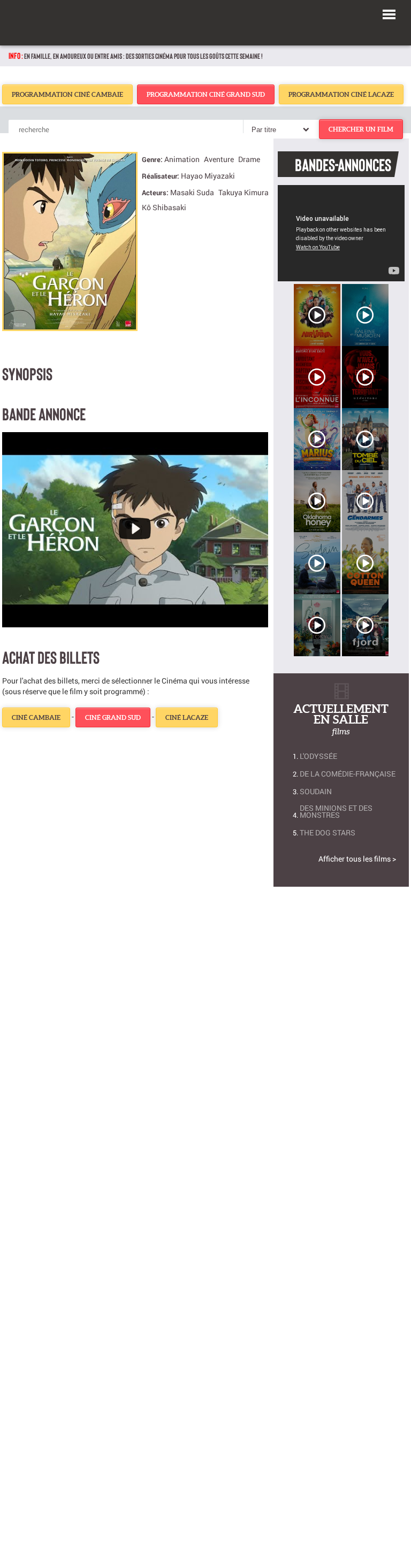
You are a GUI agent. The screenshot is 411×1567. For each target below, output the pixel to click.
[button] (389, 12)
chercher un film (361, 129)
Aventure (219, 159)
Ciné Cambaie (36, 717)
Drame (249, 159)
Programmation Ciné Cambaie (67, 94)
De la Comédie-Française (347, 773)
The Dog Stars (327, 832)
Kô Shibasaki (164, 207)
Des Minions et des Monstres (336, 811)
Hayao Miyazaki (208, 176)
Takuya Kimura (243, 192)
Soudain (316, 791)
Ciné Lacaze (186, 717)
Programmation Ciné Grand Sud (206, 94)
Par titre (264, 130)
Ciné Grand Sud (113, 717)
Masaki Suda (192, 192)
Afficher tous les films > (357, 859)
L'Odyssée (318, 755)
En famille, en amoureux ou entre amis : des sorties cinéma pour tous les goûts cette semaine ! (143, 55)
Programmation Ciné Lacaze (341, 94)
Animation (182, 159)
